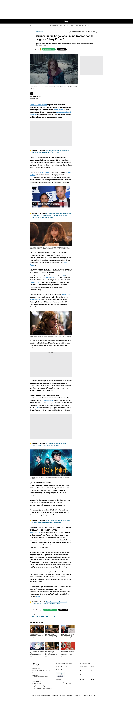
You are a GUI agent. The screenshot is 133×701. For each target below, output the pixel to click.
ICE (88, 25)
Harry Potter (44, 616)
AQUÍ (38, 596)
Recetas (93, 679)
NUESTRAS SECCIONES (85, 663)
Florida (51, 25)
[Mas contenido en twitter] (66, 683)
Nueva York (66, 25)
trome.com (70, 695)
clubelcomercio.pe (46, 695)
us (80, 670)
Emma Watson (35, 532)
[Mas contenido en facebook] (63, 683)
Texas (61, 25)
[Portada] (36, 667)
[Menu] (31, 21)
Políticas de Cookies (61, 669)
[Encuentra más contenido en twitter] (35, 49)
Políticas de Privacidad (62, 666)
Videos (92, 666)
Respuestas (83, 666)
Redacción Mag (37, 96)
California (56, 25)
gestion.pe (55, 695)
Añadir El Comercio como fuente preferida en (83, 31)
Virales (82, 679)
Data (92, 670)
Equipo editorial (36, 668)
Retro (92, 675)
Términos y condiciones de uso (64, 663)
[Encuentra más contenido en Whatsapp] (38, 49)
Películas (52, 616)
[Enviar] (30, 25)
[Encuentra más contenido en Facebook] (32, 49)
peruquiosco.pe (88, 695)
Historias (82, 684)
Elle (64, 275)
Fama (81, 675)
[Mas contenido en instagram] (70, 683)
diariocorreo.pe (78, 695)
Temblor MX (83, 25)
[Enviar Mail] (31, 96)
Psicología (72, 25)
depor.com (62, 695)
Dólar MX (78, 25)
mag (95, 695)
